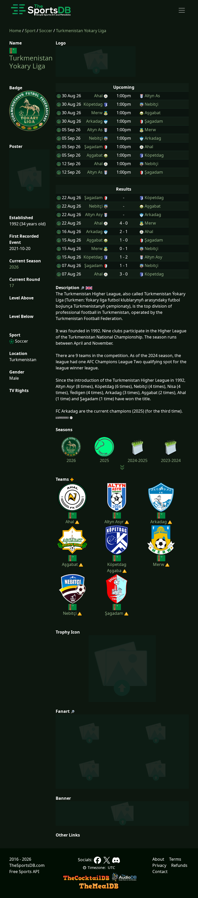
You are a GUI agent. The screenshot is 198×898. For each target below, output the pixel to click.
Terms (175, 859)
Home (15, 30)
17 (11, 285)
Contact (160, 871)
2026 (14, 267)
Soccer (45, 30)
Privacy (159, 865)
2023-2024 (171, 460)
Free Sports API (24, 871)
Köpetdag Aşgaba (116, 567)
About (158, 859)
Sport (30, 30)
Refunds (179, 865)
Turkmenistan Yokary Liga (81, 30)
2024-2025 (137, 460)
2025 (104, 460)
